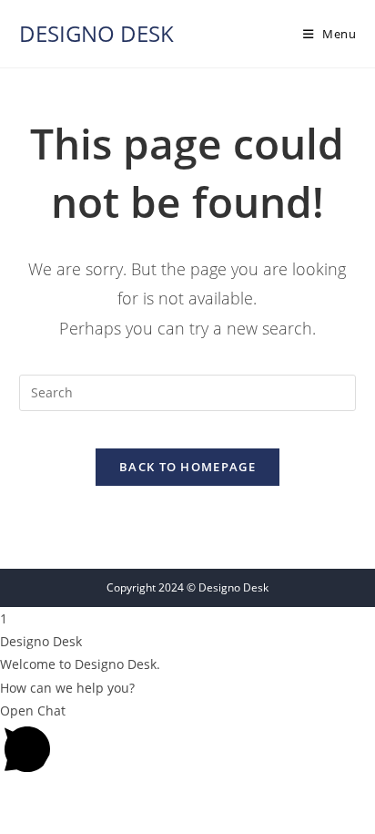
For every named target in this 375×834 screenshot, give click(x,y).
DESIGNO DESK (96, 33)
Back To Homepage (187, 466)
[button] (187, 741)
